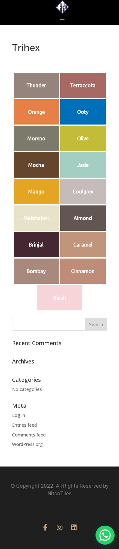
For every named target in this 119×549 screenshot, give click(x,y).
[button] (62, 17)
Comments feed (29, 435)
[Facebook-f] (45, 527)
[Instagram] (59, 527)
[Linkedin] (74, 527)
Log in (18, 415)
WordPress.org (27, 444)
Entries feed (24, 425)
